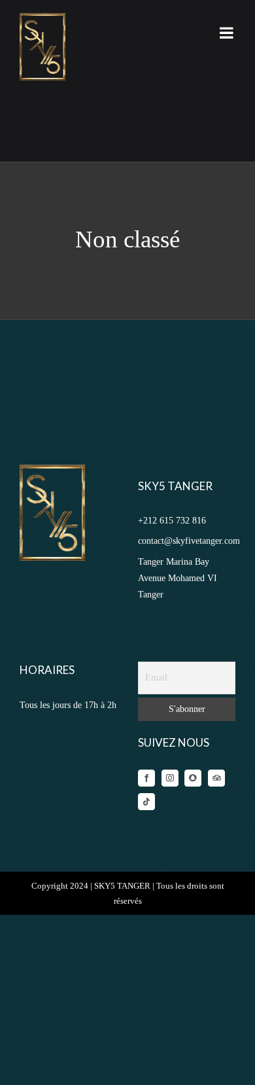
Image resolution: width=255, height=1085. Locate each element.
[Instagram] (170, 778)
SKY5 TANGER (122, 886)
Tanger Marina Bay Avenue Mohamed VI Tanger (177, 578)
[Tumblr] (216, 778)
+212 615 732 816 (172, 520)
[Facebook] (146, 778)
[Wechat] (192, 778)
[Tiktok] (146, 801)
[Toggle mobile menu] (227, 33)
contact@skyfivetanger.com (189, 541)
